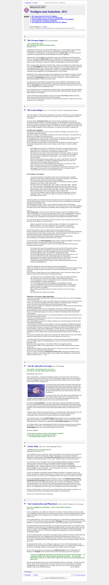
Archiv (35, 2)
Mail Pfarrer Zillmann (81, 575)
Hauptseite (28, 2)
